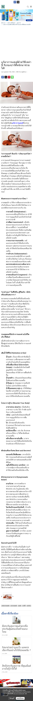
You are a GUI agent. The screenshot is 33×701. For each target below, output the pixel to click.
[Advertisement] (16, 42)
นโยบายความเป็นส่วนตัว (18, 693)
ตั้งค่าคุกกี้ (12, 698)
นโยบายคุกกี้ (5, 695)
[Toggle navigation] (31, 6)
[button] (27, 7)
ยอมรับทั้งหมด (20, 698)
